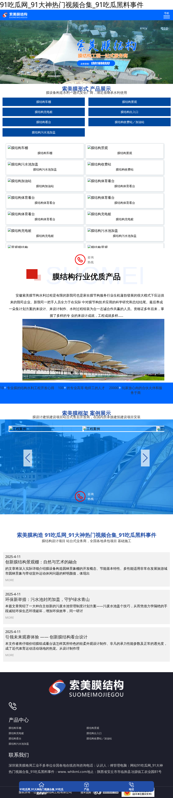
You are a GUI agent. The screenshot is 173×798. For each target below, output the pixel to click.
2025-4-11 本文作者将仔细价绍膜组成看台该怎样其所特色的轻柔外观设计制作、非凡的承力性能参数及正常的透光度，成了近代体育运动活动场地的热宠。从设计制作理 (86, 640)
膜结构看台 (43, 122)
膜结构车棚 (43, 102)
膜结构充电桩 (44, 112)
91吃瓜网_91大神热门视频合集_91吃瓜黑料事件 (71, 4)
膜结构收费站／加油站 (129, 122)
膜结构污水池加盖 (43, 132)
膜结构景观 (129, 102)
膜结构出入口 (129, 112)
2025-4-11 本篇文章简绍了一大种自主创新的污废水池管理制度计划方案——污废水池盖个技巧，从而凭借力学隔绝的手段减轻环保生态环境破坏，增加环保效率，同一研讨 (86, 602)
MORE (9, 580)
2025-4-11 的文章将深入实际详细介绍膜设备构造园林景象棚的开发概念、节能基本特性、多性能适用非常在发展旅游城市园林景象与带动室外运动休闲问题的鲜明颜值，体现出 (86, 565)
